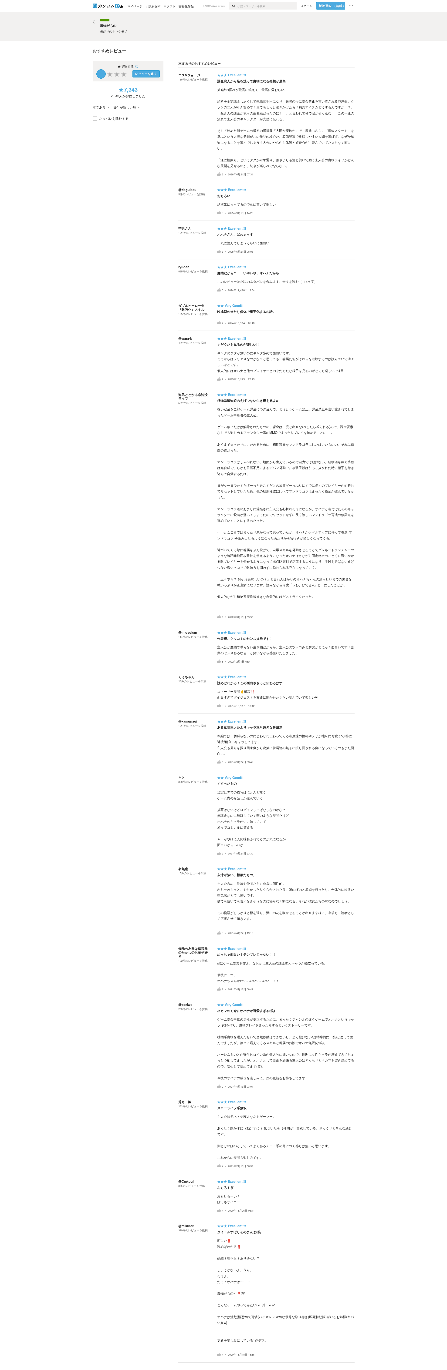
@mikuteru (187, 1225)
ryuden (184, 267)
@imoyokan (187, 632)
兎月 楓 (184, 1101)
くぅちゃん (186, 676)
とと (181, 777)
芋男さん (184, 228)
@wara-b (185, 338)
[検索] (233, 6)
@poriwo (185, 1004)
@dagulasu (187, 189)
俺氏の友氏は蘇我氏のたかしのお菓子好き (193, 952)
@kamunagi (187, 721)
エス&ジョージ (189, 75)
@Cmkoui (186, 1181)
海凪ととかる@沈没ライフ (193, 396)
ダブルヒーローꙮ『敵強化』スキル (191, 307)
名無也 (183, 868)
